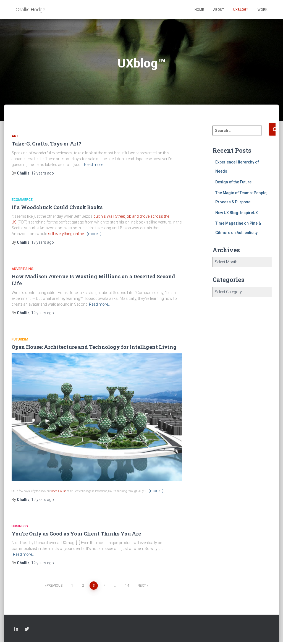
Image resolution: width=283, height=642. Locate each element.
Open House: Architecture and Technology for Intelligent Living (94, 347)
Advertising (22, 269)
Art (15, 136)
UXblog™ (240, 10)
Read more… (95, 164)
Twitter (27, 630)
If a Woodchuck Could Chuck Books (57, 207)
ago (42, 173)
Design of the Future (233, 182)
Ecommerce (22, 199)
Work (262, 10)
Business (20, 526)
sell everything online (66, 234)
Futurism (20, 339)
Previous (54, 586)
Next (142, 586)
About (218, 10)
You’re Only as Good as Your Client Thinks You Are (76, 533)
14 (127, 586)
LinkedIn (16, 630)
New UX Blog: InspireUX (236, 212)
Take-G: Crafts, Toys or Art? (46, 143)
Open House (58, 491)
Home (199, 10)
